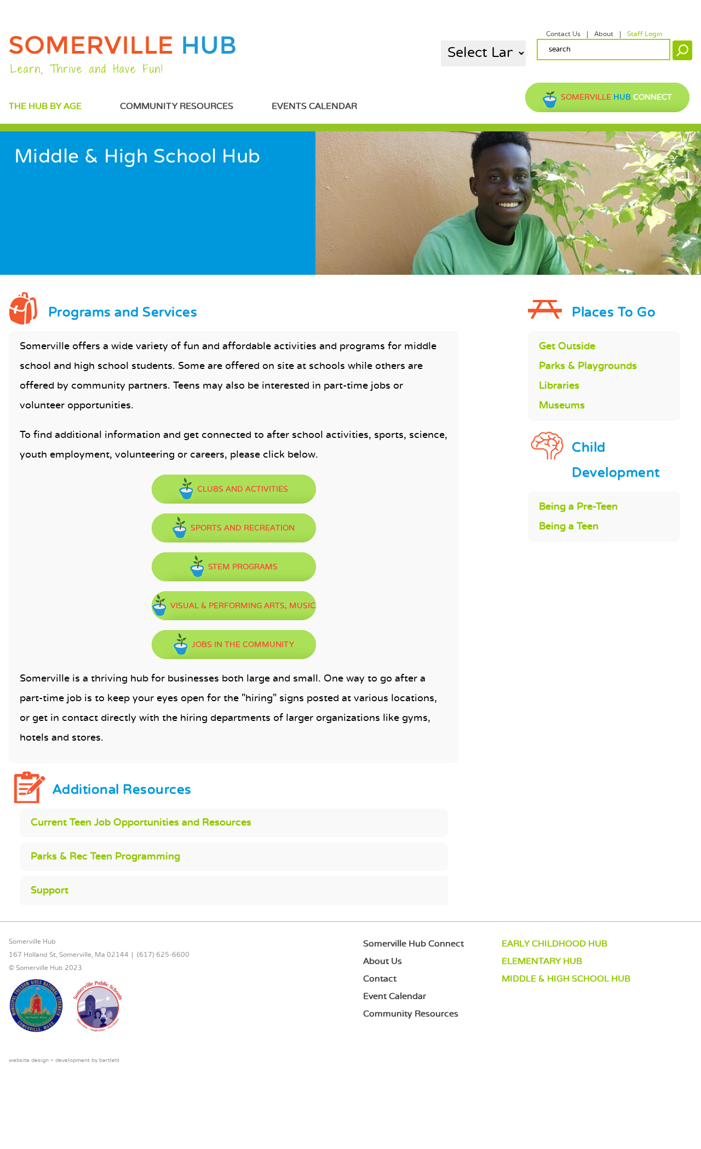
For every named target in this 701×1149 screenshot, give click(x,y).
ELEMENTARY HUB (542, 961)
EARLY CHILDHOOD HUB (554, 944)
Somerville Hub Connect (413, 944)
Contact (380, 979)
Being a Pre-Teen (578, 506)
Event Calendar (394, 996)
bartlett (109, 1061)
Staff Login (644, 34)
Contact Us (563, 34)
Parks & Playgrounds (588, 366)
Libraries (559, 385)
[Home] (122, 52)
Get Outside (567, 346)
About (603, 34)
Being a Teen (569, 526)
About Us (382, 961)
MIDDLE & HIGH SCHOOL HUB (566, 979)
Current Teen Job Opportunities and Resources (141, 822)
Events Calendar (314, 106)
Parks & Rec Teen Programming (105, 856)
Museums (562, 405)
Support (49, 890)
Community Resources (176, 106)
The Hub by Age (45, 106)
